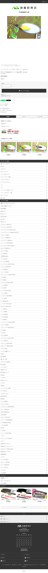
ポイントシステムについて (6, 480)
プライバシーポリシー (35, 564)
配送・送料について (15, 564)
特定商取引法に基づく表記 (5, 95)
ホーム (2, 64)
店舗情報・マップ (4, 478)
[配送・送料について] (28, 12)
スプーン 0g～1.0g (14, 64)
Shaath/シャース (12, 65)
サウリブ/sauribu (6, 65)
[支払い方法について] (26, 12)
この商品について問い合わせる (7, 110)
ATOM (25, 566)
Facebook (3, 560)
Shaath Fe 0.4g (18, 65)
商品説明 (8, 116)
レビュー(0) (40, 116)
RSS (23, 566)
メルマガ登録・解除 (42, 564)
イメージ (24, 116)
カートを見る (27, 554)
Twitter (27, 560)
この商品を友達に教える (6, 108)
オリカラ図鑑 (3, 483)
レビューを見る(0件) (5, 104)
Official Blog (28, 557)
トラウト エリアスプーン (7, 64)
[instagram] (19, 12)
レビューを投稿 (4, 105)
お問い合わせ (3, 557)
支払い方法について (8, 564)
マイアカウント (3, 554)
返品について (3, 94)
